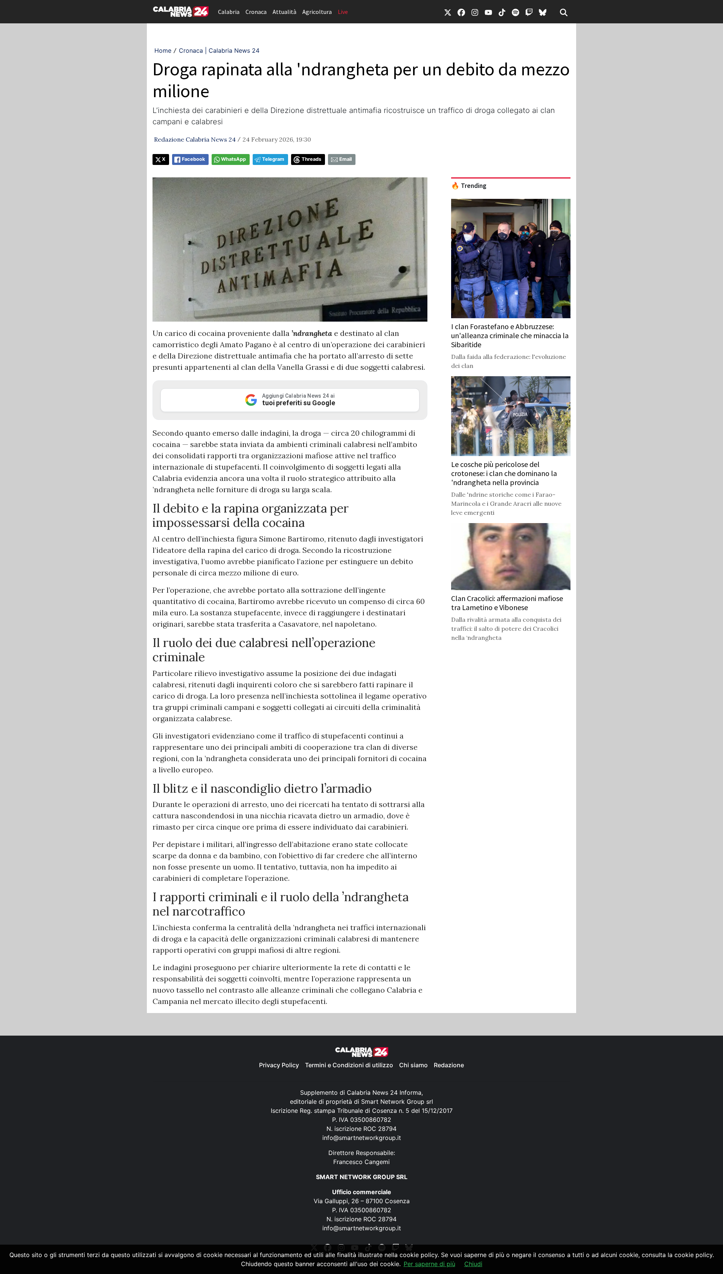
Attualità (284, 11)
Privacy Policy (279, 1065)
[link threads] (542, 11)
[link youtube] (488, 11)
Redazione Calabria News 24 (195, 139)
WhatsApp (233, 159)
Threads (311, 159)
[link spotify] (515, 11)
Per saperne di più (429, 1264)
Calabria (228, 11)
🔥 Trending (469, 186)
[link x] (448, 11)
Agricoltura (317, 11)
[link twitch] (529, 11)
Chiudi (473, 1264)
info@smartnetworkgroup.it (361, 1137)
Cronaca (256, 11)
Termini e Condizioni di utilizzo (349, 1065)
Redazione (449, 1065)
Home (162, 50)
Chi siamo (413, 1065)
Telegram (273, 159)
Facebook (193, 159)
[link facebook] (461, 11)
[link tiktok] (502, 11)
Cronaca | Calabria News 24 (219, 50)
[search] (563, 11)
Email (345, 159)
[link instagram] (475, 11)
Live (343, 11)
